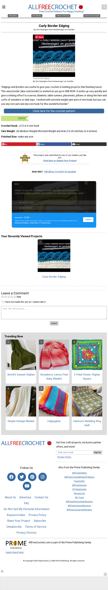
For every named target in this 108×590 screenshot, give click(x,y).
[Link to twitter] (22, 477)
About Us (10, 497)
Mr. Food (79, 497)
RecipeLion (79, 493)
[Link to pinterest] (32, 477)
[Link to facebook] (11, 477)
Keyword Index (16, 515)
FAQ (26, 503)
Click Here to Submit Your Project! (60, 161)
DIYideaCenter (79, 489)
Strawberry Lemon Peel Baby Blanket (54, 376)
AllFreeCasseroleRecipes (79, 509)
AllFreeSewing (79, 485)
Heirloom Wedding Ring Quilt (87, 423)
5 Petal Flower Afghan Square (87, 376)
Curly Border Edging (54, 276)
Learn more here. (15, 552)
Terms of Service (35, 526)
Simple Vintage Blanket (21, 421)
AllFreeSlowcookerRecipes (79, 501)
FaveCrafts (79, 481)
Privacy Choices (26, 532)
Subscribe (40, 520)
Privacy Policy (37, 515)
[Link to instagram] (42, 477)
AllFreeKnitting (79, 473)
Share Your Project (18, 520)
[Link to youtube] (27, 486)
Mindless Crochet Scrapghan (60, 171)
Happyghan (54, 421)
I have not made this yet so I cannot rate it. (25, 302)
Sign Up (97, 452)
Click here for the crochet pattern (54, 111)
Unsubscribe (14, 526)
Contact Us (41, 497)
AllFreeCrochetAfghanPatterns (79, 477)
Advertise (25, 497)
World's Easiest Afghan (21, 374)
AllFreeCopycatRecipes (79, 505)
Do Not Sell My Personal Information (26, 509)
